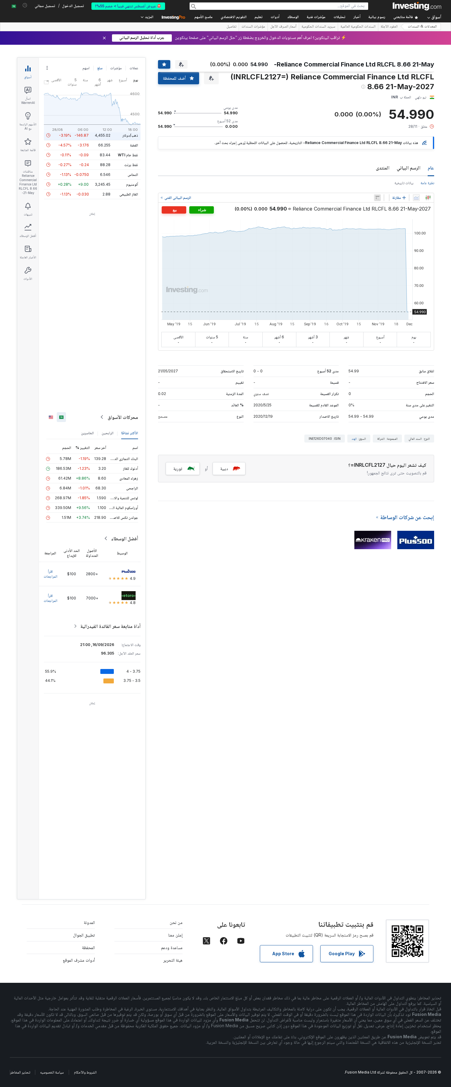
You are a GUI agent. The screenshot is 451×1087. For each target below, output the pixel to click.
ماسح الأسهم (204, 17)
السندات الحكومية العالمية (358, 27)
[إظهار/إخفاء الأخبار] (377, 197)
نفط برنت (131, 164)
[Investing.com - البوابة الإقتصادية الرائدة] (417, 6)
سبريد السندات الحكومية (318, 27)
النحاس (133, 174)
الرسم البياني (408, 168)
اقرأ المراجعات (50, 574)
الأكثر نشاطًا (129, 433)
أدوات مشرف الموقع (79, 960)
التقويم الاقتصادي (234, 17)
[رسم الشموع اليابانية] (428, 197)
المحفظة (88, 947)
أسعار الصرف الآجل (283, 27)
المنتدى (382, 168)
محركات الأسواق (123, 417)
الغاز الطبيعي (128, 194)
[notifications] (25, 5)
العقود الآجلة (389, 27)
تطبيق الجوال (84, 934)
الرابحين (108, 433)
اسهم (86, 68)
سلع (99, 68)
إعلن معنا (175, 934)
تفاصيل (231, 27)
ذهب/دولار (130, 135)
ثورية (177, 468)
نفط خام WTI (128, 155)
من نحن (176, 922)
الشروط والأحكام (85, 1072)
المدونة (89, 922)
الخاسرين (87, 433)
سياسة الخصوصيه (52, 1072)
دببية (224, 468)
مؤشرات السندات (253, 27)
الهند (354, 438)
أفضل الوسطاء (124, 538)
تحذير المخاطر (20, 1072)
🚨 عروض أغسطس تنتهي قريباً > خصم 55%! (128, 6)
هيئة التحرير (173, 960)
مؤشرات (116, 68)
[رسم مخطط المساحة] (416, 197)
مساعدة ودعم (172, 947)
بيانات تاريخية (404, 183)
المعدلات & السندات (422, 27)
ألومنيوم (132, 184)
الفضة (134, 145)
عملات (133, 68)
